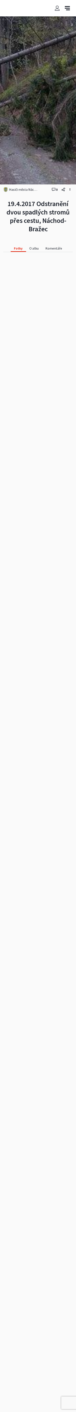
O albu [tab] (34, 248)
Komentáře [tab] (53, 248)
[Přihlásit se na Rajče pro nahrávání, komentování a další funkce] (57, 8)
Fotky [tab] (18, 248)
